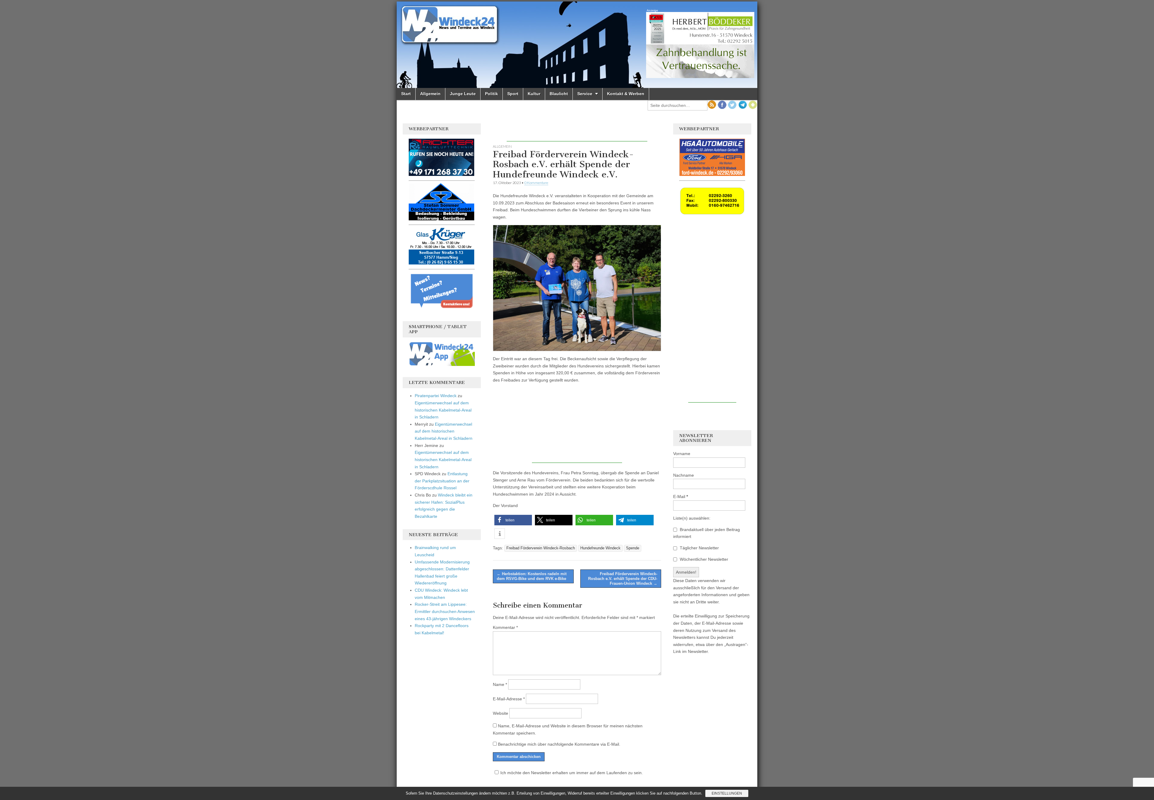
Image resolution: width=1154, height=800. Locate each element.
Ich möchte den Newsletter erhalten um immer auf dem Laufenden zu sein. (571, 772)
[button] (513, 520)
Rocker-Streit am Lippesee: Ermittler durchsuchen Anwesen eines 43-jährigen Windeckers (445, 611)
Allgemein (430, 93)
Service (584, 93)
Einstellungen (727, 793)
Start (406, 93)
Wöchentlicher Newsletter (703, 559)
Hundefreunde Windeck (600, 548)
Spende (632, 548)
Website (500, 713)
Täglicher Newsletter (699, 547)
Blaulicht (559, 93)
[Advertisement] (577, 132)
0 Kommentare (536, 182)
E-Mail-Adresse (509, 698)
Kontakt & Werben (625, 93)
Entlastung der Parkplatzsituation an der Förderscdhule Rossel (442, 480)
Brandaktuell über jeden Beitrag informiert (706, 533)
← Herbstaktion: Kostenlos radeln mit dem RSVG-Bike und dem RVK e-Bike (531, 576)
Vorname (681, 453)
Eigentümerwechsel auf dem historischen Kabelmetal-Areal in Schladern (443, 409)
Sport (512, 93)
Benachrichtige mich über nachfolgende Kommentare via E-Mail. (559, 744)
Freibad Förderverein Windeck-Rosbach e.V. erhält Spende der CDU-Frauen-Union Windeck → (622, 578)
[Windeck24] (577, 45)
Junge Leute (463, 93)
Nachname (683, 475)
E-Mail (680, 496)
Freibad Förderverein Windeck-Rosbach (540, 548)
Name (500, 684)
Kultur (534, 93)
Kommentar (505, 627)
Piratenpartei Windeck (435, 395)
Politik (491, 93)
